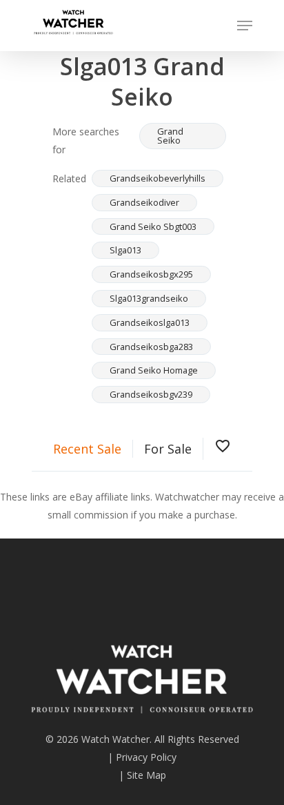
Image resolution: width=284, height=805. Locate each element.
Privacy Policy (146, 757)
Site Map (146, 775)
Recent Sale (87, 448)
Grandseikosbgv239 (151, 394)
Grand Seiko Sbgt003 (153, 226)
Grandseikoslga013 (150, 322)
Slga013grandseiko (149, 298)
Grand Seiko (170, 135)
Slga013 (125, 250)
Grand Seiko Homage (154, 370)
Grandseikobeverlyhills (157, 178)
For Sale (168, 448)
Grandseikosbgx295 (151, 274)
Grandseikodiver (144, 202)
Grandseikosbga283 (151, 346)
